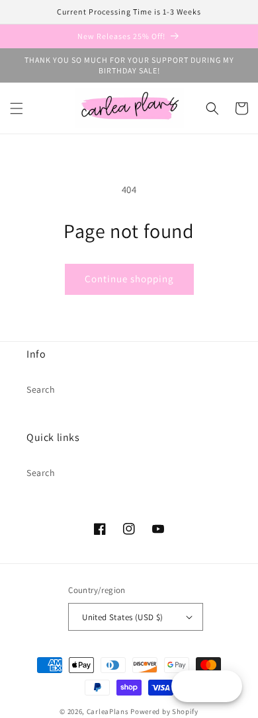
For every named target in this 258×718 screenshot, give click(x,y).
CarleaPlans (108, 711)
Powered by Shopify (164, 711)
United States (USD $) (122, 617)
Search (41, 389)
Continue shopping (129, 278)
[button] (16, 108)
